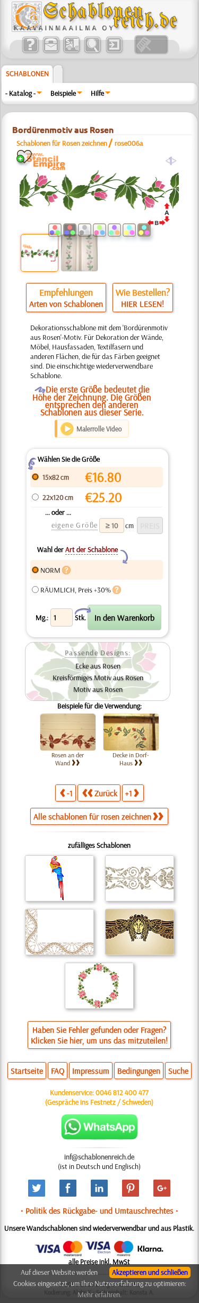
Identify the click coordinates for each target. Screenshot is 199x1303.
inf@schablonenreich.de (99, 1157)
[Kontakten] (50, 51)
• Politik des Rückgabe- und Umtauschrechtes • (99, 1210)
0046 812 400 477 (122, 1092)
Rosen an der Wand (67, 759)
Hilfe (97, 93)
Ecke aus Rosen (97, 666)
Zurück (105, 793)
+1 (128, 793)
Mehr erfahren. (99, 1294)
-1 (70, 793)
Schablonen (27, 73)
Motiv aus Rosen (98, 689)
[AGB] (71, 51)
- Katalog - (20, 93)
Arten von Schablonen (66, 303)
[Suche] (92, 51)
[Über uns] (30, 51)
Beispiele (63, 93)
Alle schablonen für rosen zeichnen (92, 816)
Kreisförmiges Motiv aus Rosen (98, 677)
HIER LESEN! (142, 303)
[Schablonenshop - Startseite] (94, 29)
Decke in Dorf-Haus (131, 759)
